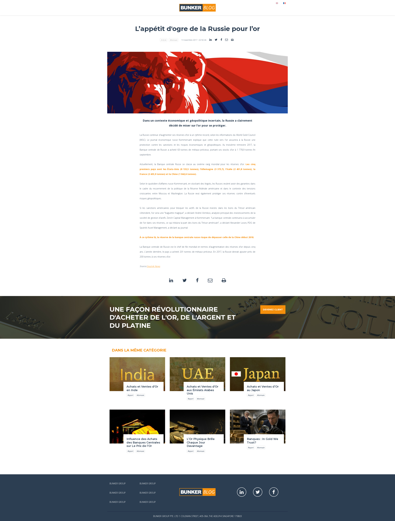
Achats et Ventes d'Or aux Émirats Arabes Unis (202, 390)
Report (130, 395)
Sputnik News (153, 266)
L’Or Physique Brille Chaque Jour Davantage (201, 442)
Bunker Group (118, 483)
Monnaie (173, 40)
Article (163, 40)
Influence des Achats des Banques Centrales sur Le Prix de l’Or (143, 442)
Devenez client (273, 309)
